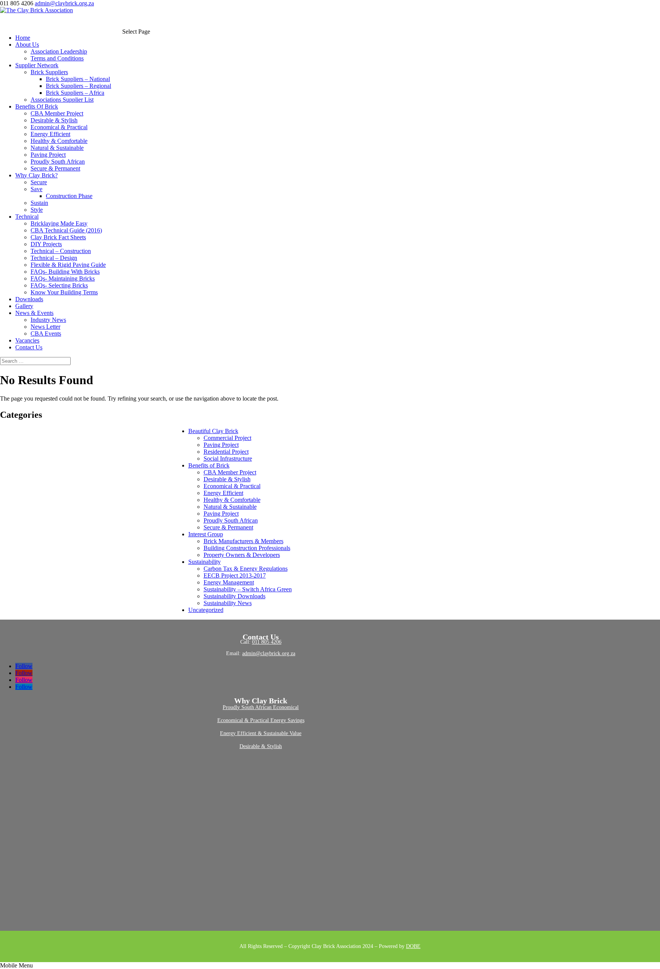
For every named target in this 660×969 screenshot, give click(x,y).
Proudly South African (58, 161)
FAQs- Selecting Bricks (59, 285)
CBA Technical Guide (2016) (66, 230)
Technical (27, 216)
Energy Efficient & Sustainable (255, 733)
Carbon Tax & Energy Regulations (246, 568)
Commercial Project (227, 438)
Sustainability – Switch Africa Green (248, 589)
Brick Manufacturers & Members (243, 541)
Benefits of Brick (209, 465)
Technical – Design (54, 258)
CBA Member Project (57, 113)
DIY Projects (46, 244)
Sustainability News (228, 603)
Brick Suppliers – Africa (75, 92)
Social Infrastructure (228, 458)
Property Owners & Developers (242, 555)
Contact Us (28, 347)
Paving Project (48, 154)
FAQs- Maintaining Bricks (63, 278)
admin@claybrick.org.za (268, 653)
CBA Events (46, 333)
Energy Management (229, 582)
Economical (286, 707)
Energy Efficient (50, 134)
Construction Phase (69, 196)
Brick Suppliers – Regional (78, 86)
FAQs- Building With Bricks (65, 271)
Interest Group (205, 534)
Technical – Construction (61, 251)
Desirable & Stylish (54, 120)
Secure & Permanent (55, 168)
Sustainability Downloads (234, 596)
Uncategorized (205, 610)
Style (37, 209)
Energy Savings (287, 720)
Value (295, 733)
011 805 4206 (266, 642)
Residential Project (226, 451)
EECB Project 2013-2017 (235, 575)
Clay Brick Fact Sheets (58, 237)
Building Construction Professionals (247, 548)
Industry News (48, 320)
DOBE (413, 946)
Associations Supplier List (62, 99)
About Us (27, 44)
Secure (39, 182)
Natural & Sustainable (57, 147)
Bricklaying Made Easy (59, 223)
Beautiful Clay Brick (213, 431)
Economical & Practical (59, 127)
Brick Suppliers (49, 72)
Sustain (39, 203)
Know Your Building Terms (64, 292)
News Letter (45, 326)
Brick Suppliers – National (78, 79)
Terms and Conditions (57, 58)
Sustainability (204, 561)
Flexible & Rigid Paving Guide (68, 264)
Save (36, 189)
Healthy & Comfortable (59, 141)
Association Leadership (59, 51)
